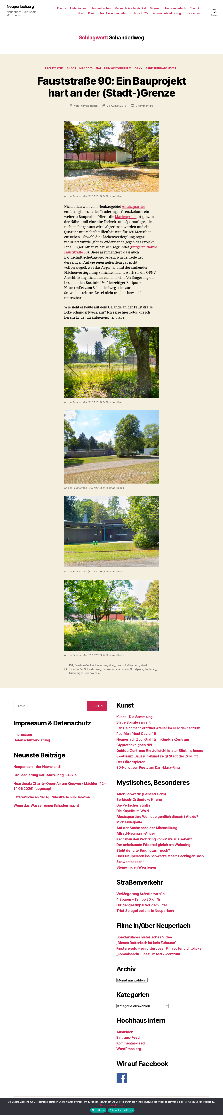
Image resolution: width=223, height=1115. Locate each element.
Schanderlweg (92, 669)
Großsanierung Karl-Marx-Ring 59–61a (45, 775)
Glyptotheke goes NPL (134, 745)
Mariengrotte (125, 217)
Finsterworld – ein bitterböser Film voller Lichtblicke (158, 948)
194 (71, 665)
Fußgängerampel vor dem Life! (141, 905)
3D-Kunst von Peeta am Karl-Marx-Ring (148, 767)
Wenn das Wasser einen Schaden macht (46, 805)
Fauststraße (82, 665)
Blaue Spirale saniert (133, 722)
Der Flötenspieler (130, 762)
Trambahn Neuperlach (113, 13)
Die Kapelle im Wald (132, 811)
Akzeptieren (98, 1110)
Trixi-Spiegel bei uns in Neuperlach (145, 911)
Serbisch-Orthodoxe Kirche (139, 800)
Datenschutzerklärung (166, 13)
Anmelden (124, 1032)
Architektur (54, 68)
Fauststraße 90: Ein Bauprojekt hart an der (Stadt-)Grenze (111, 86)
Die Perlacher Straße (133, 805)
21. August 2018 (116, 105)
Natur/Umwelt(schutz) (113, 68)
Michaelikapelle (129, 822)
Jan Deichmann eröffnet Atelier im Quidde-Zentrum (158, 728)
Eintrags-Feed (128, 1037)
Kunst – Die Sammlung (134, 717)
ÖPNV (138, 68)
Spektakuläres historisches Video (144, 937)
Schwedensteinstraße (116, 669)
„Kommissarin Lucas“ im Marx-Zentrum (148, 954)
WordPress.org (128, 1049)
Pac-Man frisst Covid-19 (136, 734)
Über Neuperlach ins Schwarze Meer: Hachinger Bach (160, 856)
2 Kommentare (144, 105)
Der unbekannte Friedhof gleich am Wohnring (153, 845)
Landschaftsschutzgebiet (132, 665)
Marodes (86, 68)
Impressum (192, 13)
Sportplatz (136, 669)
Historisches (78, 8)
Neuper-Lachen (101, 8)
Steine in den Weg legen (136, 867)
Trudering (150, 669)
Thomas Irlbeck (88, 105)
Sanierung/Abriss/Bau (161, 68)
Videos (154, 8)
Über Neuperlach (174, 8)
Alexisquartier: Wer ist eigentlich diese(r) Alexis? (157, 817)
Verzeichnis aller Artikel (130, 8)
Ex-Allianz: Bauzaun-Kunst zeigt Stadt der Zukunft (157, 756)
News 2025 (140, 13)
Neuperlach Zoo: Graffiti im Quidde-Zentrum (152, 739)
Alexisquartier (133, 207)
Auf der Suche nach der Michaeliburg (146, 828)
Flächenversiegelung (102, 665)
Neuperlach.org (20, 7)
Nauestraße (76, 669)
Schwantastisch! (130, 862)
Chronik (195, 8)
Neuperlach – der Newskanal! (37, 767)
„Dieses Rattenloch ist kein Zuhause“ (146, 943)
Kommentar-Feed (130, 1043)
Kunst (92, 13)
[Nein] (219, 1106)
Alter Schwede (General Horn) (141, 794)
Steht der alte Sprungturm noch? (143, 850)
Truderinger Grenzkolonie (84, 673)
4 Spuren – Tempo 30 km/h (138, 899)
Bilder (80, 13)
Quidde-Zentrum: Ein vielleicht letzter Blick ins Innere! (160, 751)
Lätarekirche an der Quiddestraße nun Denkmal (52, 797)
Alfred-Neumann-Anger (135, 833)
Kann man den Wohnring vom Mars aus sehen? (154, 839)
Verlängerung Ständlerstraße (140, 894)
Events (61, 8)
